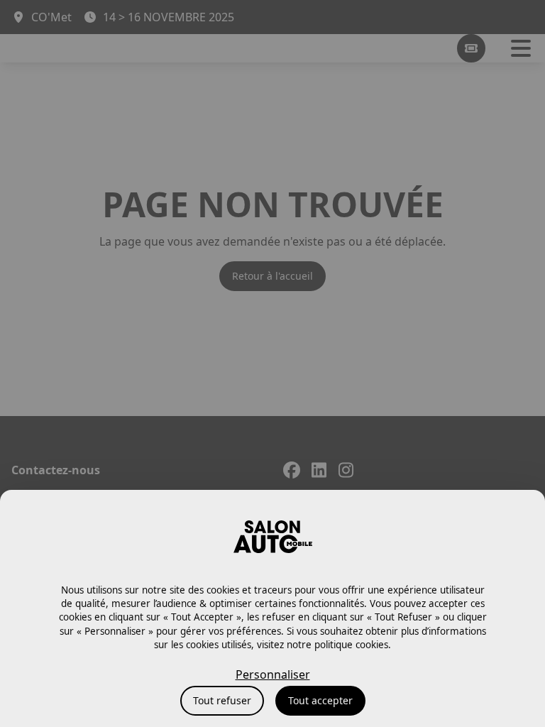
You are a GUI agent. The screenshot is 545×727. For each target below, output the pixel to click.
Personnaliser (273, 674)
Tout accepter (320, 700)
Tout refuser (222, 700)
